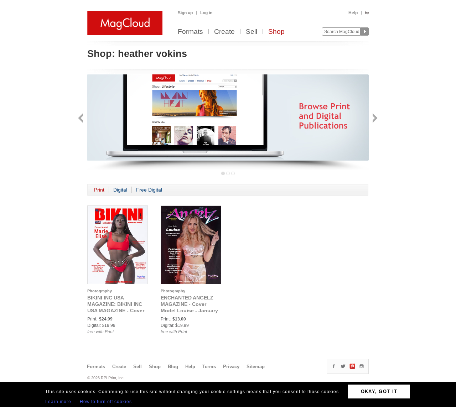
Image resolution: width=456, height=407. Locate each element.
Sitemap (256, 366)
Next (374, 119)
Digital (120, 190)
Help (353, 12)
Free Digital (149, 190)
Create (224, 31)
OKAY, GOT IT (379, 391)
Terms (209, 366)
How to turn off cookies (106, 401)
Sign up (185, 12)
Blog (173, 366)
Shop (276, 31)
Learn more (58, 401)
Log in (206, 12)
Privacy (231, 366)
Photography (99, 291)
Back (81, 119)
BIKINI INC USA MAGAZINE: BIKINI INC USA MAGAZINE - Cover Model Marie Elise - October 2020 (115, 310)
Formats (190, 31)
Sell (251, 31)
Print (99, 190)
